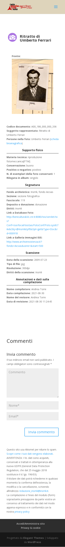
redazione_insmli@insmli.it (33, 491)
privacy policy (22, 511)
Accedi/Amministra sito (30, 523)
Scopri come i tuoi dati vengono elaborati (30, 453)
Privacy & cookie (30, 527)
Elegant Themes (33, 538)
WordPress (34, 542)
